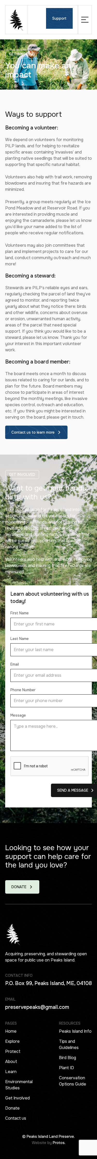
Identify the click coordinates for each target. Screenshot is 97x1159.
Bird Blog (67, 1057)
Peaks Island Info (75, 1031)
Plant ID (66, 1067)
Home (11, 1031)
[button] (85, 20)
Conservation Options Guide (72, 1081)
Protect (12, 1051)
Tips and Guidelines (69, 1044)
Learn (11, 1071)
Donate (12, 1108)
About (11, 1061)
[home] (16, 19)
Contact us (15, 1118)
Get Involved (17, 1098)
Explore (12, 1041)
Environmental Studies (19, 1085)
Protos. (59, 1142)
